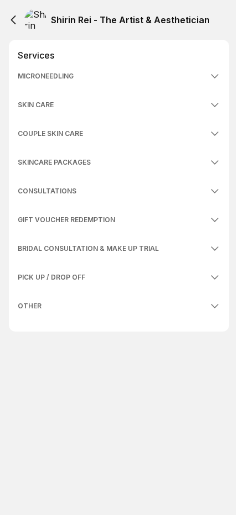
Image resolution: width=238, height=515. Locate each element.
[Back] (13, 20)
